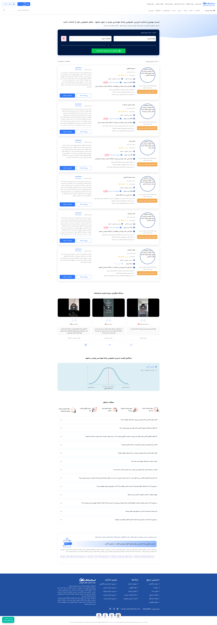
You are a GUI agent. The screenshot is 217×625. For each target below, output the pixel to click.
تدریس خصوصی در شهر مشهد (139, 537)
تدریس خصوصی (152, 537)
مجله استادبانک (169, 4)
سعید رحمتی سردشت (128, 105)
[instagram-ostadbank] (110, 609)
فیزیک (185, 10)
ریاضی (191, 10)
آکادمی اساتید (132, 591)
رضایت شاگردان (190, 4)
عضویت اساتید (132, 584)
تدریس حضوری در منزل (147, 370)
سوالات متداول (160, 4)
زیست (174, 10)
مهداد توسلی (131, 250)
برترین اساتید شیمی (109, 595)
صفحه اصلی (198, 4)
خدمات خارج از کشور (179, 4)
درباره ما (155, 588)
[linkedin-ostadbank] (118, 609)
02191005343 (147, 609)
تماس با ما (155, 591)
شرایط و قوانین (153, 602)
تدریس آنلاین (150, 367)
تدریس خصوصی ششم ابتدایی (75, 594)
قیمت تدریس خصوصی (130, 599)
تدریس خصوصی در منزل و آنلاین (77, 588)
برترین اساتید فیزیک (109, 591)
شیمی (179, 10)
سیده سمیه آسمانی (129, 177)
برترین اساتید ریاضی (109, 588)
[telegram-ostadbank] (114, 609)
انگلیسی (197, 10)
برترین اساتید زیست (110, 599)
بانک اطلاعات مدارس (131, 595)
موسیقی (150, 10)
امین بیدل (132, 141)
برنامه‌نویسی (166, 10)
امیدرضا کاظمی (130, 68)
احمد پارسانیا (131, 214)
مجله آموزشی (133, 588)
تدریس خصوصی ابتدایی (70, 592)
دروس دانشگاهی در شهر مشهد (122, 537)
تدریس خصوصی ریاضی (64, 590)
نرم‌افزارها (158, 10)
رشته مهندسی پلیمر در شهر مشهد (104, 537)
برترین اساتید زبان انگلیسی (107, 584)
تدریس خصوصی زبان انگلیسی (87, 592)
